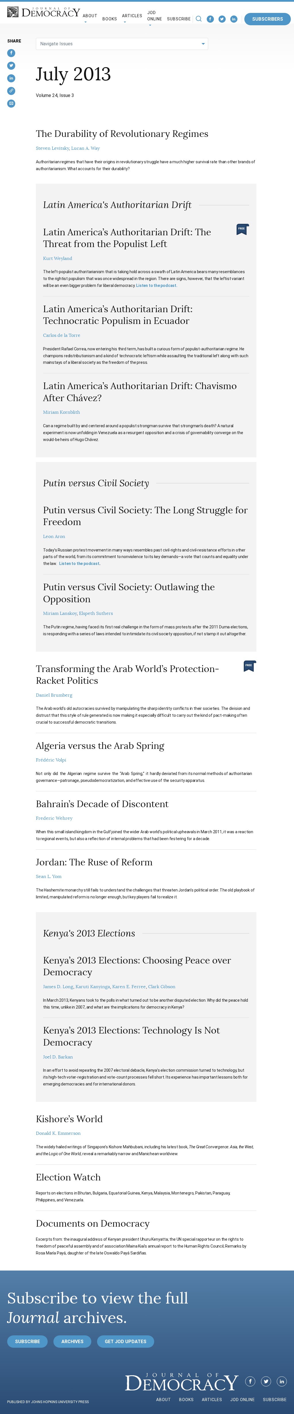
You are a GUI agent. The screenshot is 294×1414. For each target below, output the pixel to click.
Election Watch (68, 1177)
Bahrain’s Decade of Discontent (102, 804)
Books (109, 19)
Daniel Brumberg (54, 695)
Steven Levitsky (52, 148)
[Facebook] (210, 19)
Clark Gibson (161, 987)
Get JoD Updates (125, 1341)
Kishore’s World (69, 1119)
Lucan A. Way (85, 148)
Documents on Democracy (93, 1223)
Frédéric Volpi (51, 760)
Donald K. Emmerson (58, 1133)
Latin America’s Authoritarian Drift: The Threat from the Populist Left (127, 238)
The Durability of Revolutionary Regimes (122, 133)
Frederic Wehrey (54, 818)
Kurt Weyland (57, 258)
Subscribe (179, 19)
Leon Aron (54, 536)
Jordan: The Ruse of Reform (94, 862)
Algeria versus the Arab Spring (100, 745)
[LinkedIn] (233, 19)
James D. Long (58, 987)
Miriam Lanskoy (60, 613)
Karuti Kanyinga (93, 987)
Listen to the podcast (79, 563)
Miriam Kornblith (61, 412)
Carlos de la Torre (61, 335)
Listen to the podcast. (156, 285)
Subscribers (267, 19)
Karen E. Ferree (129, 987)
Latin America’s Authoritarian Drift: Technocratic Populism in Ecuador (118, 315)
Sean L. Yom (48, 876)
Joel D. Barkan (58, 1057)
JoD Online (154, 16)
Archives (72, 1341)
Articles (212, 1399)
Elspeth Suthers (96, 613)
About (163, 1399)
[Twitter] (222, 19)
